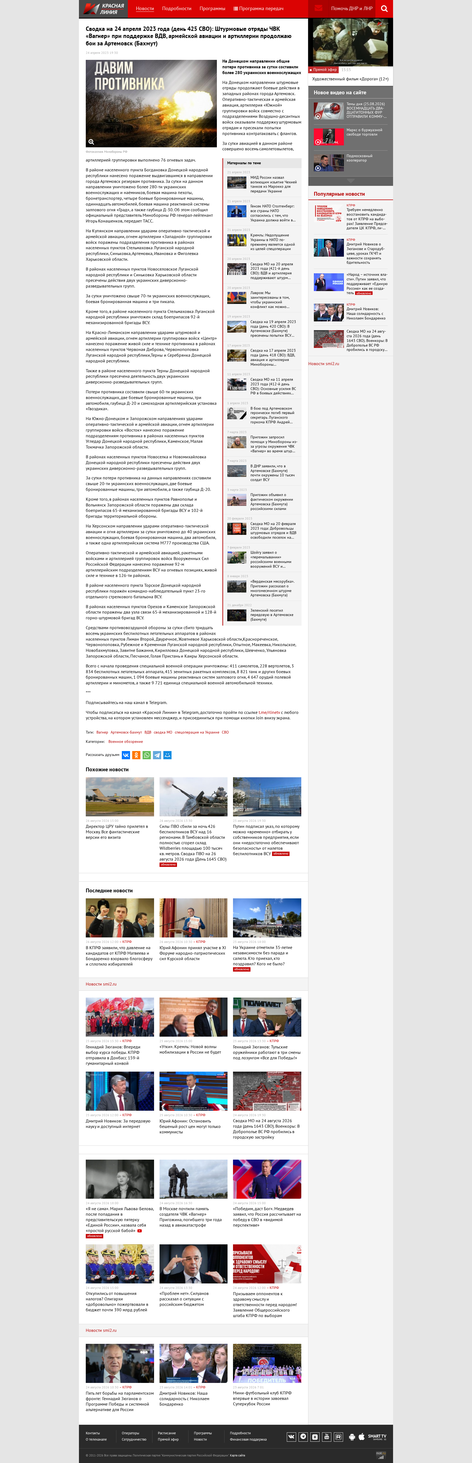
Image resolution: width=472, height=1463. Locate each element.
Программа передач (261, 8)
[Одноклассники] (136, 755)
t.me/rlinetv (269, 712)
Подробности (176, 8)
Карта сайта (237, 1455)
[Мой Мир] (167, 755)
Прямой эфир (168, 1439)
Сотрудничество (134, 1439)
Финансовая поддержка (248, 1439)
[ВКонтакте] (126, 755)
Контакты (93, 1433)
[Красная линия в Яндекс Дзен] (315, 1437)
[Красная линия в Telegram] (303, 1437)
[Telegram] (157, 755)
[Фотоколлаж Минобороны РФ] (151, 103)
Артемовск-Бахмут (126, 732)
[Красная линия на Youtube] (326, 1437)
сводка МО (162, 732)
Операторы (130, 1433)
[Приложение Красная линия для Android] (352, 1437)
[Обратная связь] (318, 9)
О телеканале (96, 1439)
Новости (145, 8)
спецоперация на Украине (196, 732)
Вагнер (102, 732)
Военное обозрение (125, 741)
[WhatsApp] (147, 755)
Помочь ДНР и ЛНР (352, 8)
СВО (225, 732)
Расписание (167, 1433)
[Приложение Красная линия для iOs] (362, 1437)
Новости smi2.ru (101, 984)
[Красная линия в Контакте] (291, 1437)
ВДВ (147, 732)
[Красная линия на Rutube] (338, 1437)
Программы (212, 8)
